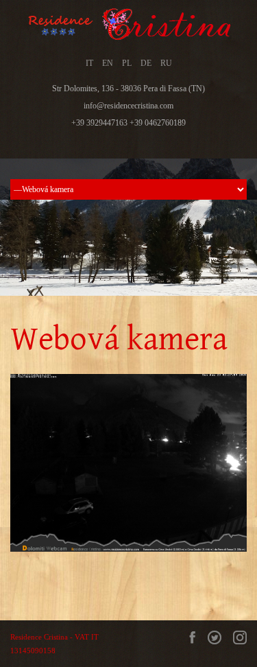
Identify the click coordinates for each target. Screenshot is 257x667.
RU (166, 63)
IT (89, 63)
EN (107, 63)
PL (127, 63)
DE (145, 63)
